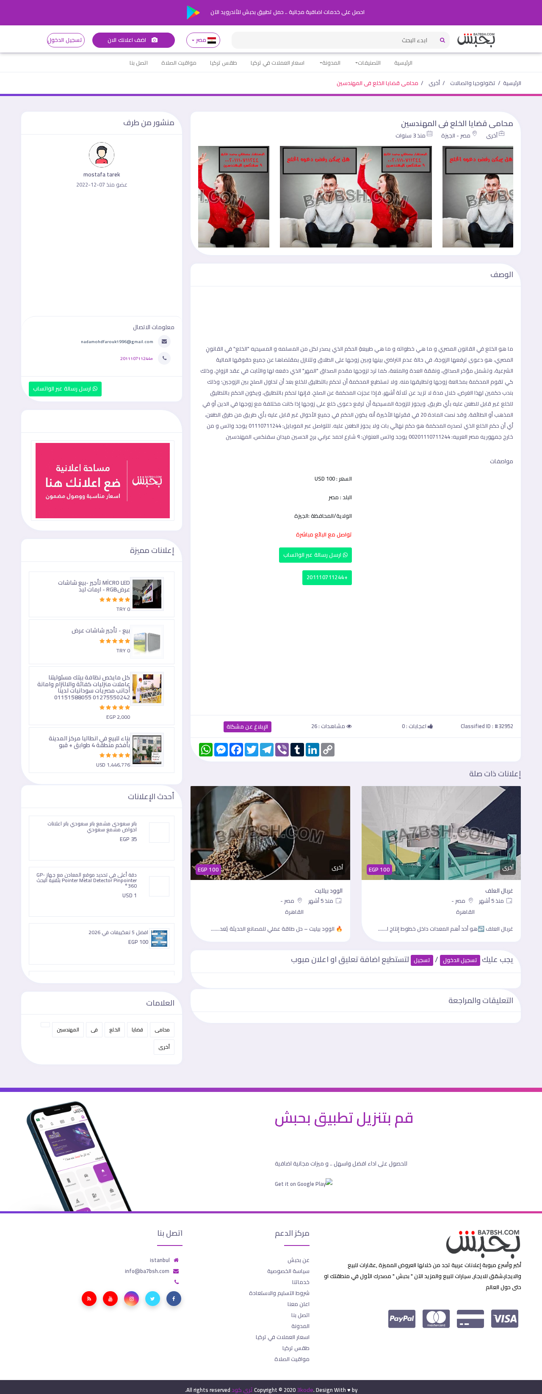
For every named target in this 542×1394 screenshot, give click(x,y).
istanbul (160, 1260)
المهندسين (68, 1029)
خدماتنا (301, 1282)
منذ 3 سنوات (410, 135)
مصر (200, 40)
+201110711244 (327, 577)
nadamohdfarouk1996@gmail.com (117, 341)
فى (94, 1029)
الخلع (114, 1029)
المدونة (331, 63)
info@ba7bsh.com (147, 1271)
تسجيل (422, 960)
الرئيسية (403, 63)
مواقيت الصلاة (178, 63)
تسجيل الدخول (64, 40)
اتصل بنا (139, 63)
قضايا (137, 1029)
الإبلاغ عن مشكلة (247, 726)
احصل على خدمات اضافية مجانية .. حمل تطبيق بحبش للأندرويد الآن (287, 12)
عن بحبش (299, 1260)
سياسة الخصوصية (288, 1271)
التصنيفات (369, 63)
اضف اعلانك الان (127, 40)
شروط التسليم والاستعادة (279, 1293)
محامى (162, 1029)
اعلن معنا (299, 1304)
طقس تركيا (223, 63)
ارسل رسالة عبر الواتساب (313, 555)
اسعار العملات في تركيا (277, 63)
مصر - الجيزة (455, 135)
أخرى (434, 83)
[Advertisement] (355, 648)
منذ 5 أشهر (492, 901)
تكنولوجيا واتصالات (472, 83)
